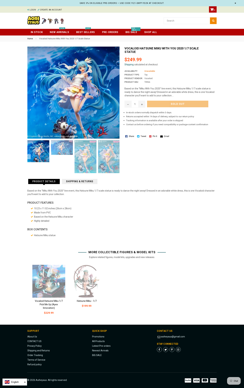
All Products (98, 341)
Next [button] (117, 156)
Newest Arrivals (100, 350)
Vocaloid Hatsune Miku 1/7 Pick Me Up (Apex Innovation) (49, 304)
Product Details (44, 181)
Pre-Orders (110, 32)
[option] (37, 151)
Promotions (98, 336)
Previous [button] (28, 156)
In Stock (37, 32)
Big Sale (131, 31)
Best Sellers (85, 31)
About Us (32, 336)
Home (30, 38)
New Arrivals (59, 31)
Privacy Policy (34, 346)
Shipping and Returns (38, 350)
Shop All (150, 32)
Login (32, 10)
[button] (14, 382)
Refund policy (34, 364)
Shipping (129, 64)
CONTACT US (34, 341)
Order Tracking (35, 355)
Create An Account (51, 10)
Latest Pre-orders (101, 346)
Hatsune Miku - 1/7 (87, 301)
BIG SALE (97, 355)
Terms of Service (36, 359)
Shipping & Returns (79, 181)
